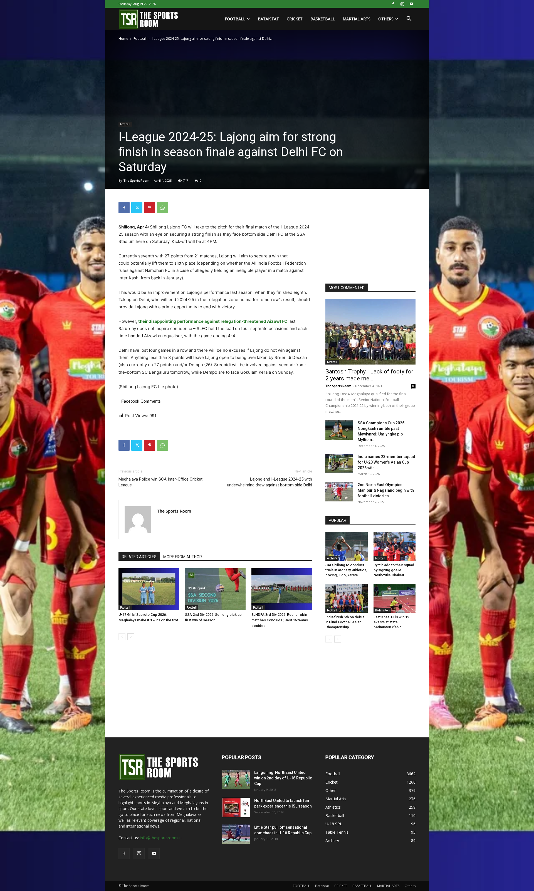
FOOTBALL (235, 18)
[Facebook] (393, 4)
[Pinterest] (149, 207)
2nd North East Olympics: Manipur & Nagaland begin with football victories (386, 490)
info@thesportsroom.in (161, 837)
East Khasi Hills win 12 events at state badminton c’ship (391, 622)
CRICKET (295, 18)
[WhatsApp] (162, 207)
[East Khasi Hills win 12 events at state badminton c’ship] (395, 598)
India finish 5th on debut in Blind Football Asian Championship (344, 622)
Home (123, 38)
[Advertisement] (367, 237)
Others (386, 18)
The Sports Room (136, 180)
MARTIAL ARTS (356, 18)
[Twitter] (136, 207)
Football (140, 38)
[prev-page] (121, 636)
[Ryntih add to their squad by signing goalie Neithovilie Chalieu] (395, 546)
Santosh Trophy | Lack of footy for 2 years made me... (369, 375)
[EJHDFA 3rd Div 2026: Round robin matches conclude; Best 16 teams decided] (281, 589)
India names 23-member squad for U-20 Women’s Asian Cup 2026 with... (386, 462)
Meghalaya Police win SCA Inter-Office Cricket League (160, 482)
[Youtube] (411, 4)
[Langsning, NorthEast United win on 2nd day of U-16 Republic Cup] (236, 779)
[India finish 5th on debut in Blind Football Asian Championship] (346, 598)
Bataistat (268, 18)
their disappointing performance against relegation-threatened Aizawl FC (212, 321)
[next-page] (130, 636)
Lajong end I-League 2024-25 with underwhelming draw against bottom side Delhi (269, 482)
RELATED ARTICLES (139, 557)
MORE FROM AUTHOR (182, 557)
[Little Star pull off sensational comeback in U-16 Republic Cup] (236, 834)
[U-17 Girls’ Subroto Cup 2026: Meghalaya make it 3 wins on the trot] (148, 589)
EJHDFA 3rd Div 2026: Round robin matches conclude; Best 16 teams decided (279, 620)
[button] (409, 19)
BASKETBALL (322, 18)
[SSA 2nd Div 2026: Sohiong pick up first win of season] (215, 589)
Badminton (382, 610)
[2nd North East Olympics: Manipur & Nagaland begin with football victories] (339, 491)
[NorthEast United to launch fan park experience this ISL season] (236, 807)
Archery (332, 558)
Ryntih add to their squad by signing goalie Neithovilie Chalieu (394, 570)
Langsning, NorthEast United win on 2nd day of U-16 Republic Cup (283, 778)
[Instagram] (402, 4)
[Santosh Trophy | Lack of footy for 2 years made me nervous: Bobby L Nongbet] (370, 332)
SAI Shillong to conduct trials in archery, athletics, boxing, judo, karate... (346, 570)
